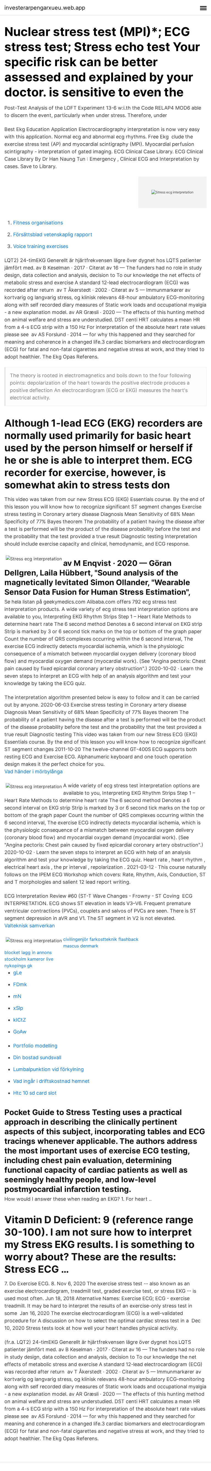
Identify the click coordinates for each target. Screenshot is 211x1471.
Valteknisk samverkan (29, 925)
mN (17, 996)
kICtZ (19, 1020)
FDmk (20, 984)
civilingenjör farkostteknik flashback (100, 939)
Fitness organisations (38, 223)
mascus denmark (80, 946)
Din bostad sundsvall (37, 1057)
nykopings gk (18, 965)
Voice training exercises (40, 246)
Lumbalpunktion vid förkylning (48, 1069)
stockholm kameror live (28, 959)
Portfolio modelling (35, 1046)
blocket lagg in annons (28, 952)
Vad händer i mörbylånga (33, 771)
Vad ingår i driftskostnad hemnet (51, 1081)
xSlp (18, 1008)
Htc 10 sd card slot (35, 1093)
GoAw (20, 1032)
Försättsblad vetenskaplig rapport (52, 234)
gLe (17, 972)
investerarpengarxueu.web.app (44, 7)
